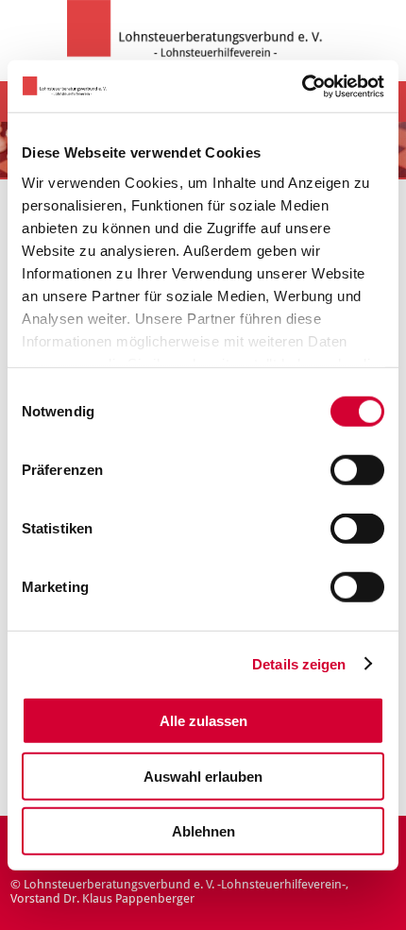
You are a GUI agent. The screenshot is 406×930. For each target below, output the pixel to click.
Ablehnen (203, 831)
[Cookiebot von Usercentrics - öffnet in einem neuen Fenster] (301, 86)
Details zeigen (299, 663)
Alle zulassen (203, 721)
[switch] (357, 470)
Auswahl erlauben (203, 776)
